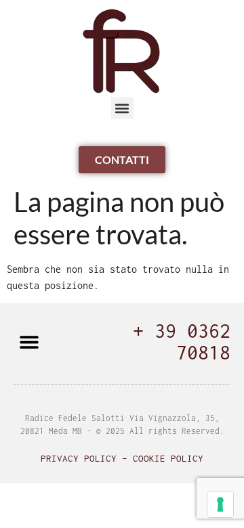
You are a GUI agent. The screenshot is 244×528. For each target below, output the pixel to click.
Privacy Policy (79, 458)
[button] (122, 108)
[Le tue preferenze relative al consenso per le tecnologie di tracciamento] (220, 504)
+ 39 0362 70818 (181, 342)
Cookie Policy (168, 458)
